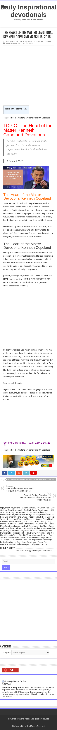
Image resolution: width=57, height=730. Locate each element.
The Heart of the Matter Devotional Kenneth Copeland (31, 480)
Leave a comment (13, 44)
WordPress (24, 719)
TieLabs (45, 719)
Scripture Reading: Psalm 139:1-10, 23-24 (27, 444)
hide (25, 109)
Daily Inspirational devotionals (28, 11)
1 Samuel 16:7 (15, 161)
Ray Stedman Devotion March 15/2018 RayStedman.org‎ (20, 488)
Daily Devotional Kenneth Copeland (37, 42)
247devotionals (12, 42)
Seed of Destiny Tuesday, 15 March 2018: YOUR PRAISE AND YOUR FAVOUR (35, 496)
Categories (6, 652)
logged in (31, 550)
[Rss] (28, 722)
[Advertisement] (28, 75)
